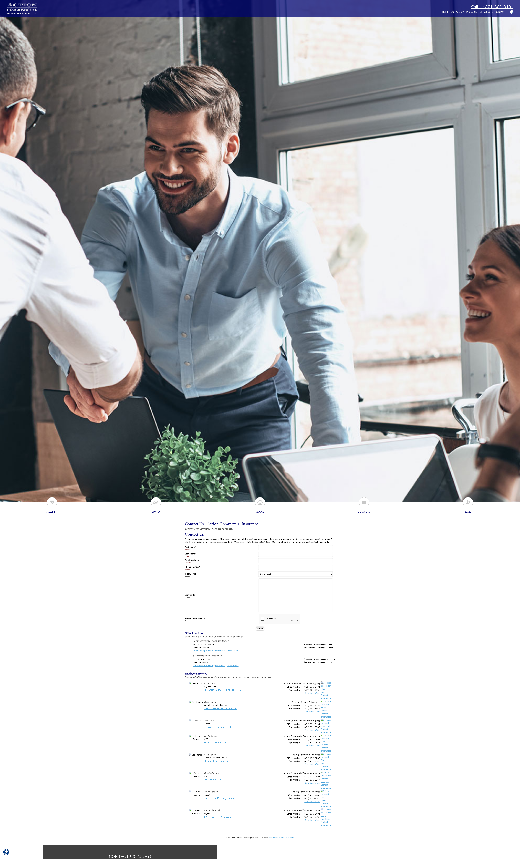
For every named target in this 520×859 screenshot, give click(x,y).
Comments (190, 594)
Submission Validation (195, 618)
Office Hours (233, 650)
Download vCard (312, 693)
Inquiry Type (190, 573)
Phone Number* (192, 566)
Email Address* (192, 560)
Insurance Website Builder (281, 837)
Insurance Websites (235, 837)
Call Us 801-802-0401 (492, 7)
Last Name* (190, 553)
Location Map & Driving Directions (209, 650)
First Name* (190, 547)
